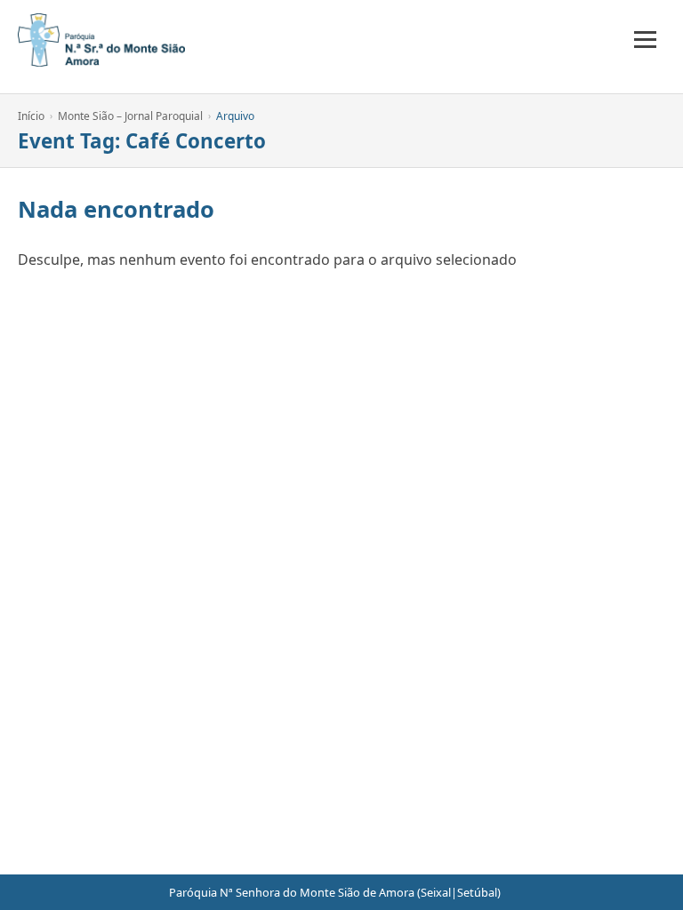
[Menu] (645, 39)
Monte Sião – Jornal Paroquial (130, 116)
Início (31, 116)
